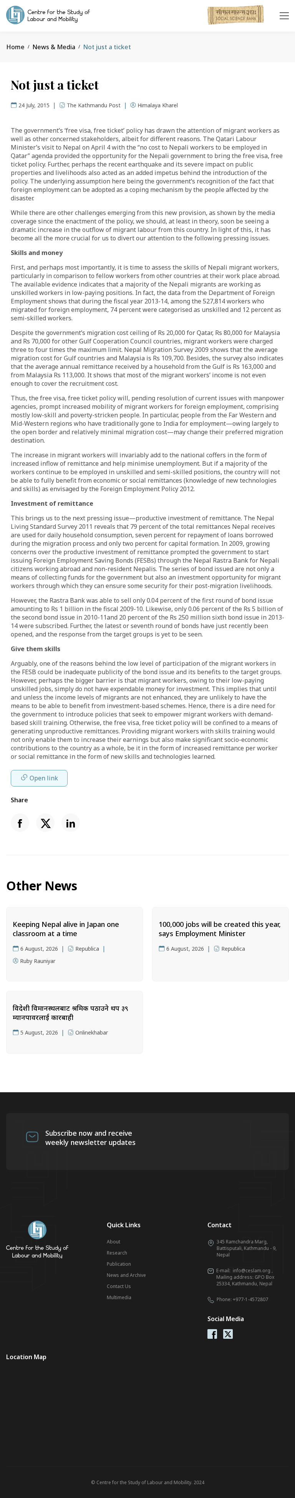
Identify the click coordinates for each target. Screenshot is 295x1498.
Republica (87, 948)
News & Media (53, 47)
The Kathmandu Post (94, 105)
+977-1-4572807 (250, 1299)
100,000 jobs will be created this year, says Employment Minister (220, 929)
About (113, 1241)
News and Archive (126, 1275)
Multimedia (119, 1297)
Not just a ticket (107, 47)
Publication (119, 1264)
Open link (44, 778)
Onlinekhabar (91, 1032)
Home (15, 47)
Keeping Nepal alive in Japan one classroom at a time (66, 929)
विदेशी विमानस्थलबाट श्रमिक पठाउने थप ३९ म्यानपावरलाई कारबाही (70, 1012)
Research (117, 1253)
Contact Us (119, 1286)
